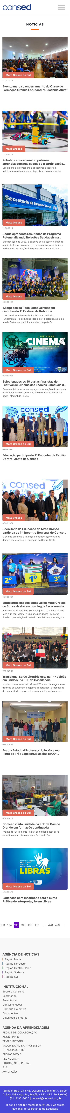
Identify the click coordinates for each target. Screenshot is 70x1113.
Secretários (9, 995)
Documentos (10, 1013)
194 (9, 925)
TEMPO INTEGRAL (13, 1041)
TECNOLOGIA (10, 1058)
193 (2, 925)
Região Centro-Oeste (18, 968)
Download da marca (14, 1017)
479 (57, 925)
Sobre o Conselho (13, 991)
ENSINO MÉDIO (11, 1054)
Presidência (9, 1000)
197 (30, 925)
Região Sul (11, 976)
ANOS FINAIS (10, 1036)
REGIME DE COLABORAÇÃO (19, 1032)
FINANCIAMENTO (13, 1050)
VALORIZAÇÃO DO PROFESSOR (21, 1045)
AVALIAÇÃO (9, 1071)
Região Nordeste (15, 963)
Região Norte (13, 959)
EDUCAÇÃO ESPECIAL (16, 1063)
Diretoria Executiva (14, 1009)
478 (50, 925)
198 (37, 925)
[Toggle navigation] (61, 7)
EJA (4, 1067)
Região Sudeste (14, 972)
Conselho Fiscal (12, 1004)
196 (23, 925)
